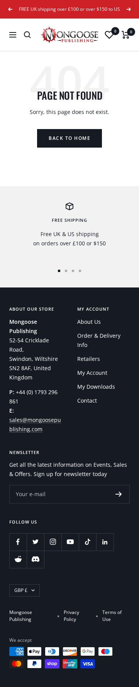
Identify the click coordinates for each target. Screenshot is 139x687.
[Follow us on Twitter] (35, 542)
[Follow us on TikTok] (87, 542)
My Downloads (96, 386)
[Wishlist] (109, 34)
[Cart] (126, 35)
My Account (92, 372)
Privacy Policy (71, 615)
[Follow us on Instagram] (52, 542)
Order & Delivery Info (98, 340)
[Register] (118, 494)
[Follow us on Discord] (35, 559)
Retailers (88, 358)
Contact (87, 400)
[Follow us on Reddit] (18, 559)
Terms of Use (112, 615)
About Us (89, 321)
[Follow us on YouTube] (70, 542)
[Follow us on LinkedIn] (105, 542)
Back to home (69, 138)
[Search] (27, 34)
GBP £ (20, 590)
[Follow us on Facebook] (18, 542)
